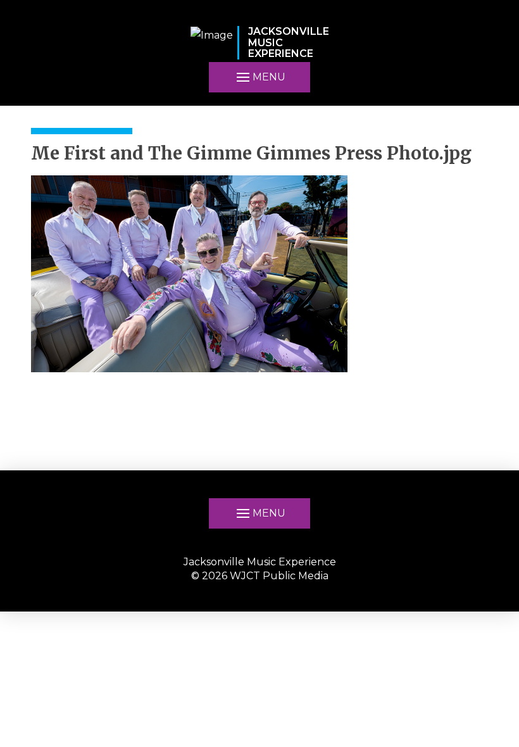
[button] (259, 513)
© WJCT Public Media (259, 576)
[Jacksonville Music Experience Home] (212, 43)
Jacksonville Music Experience (260, 562)
